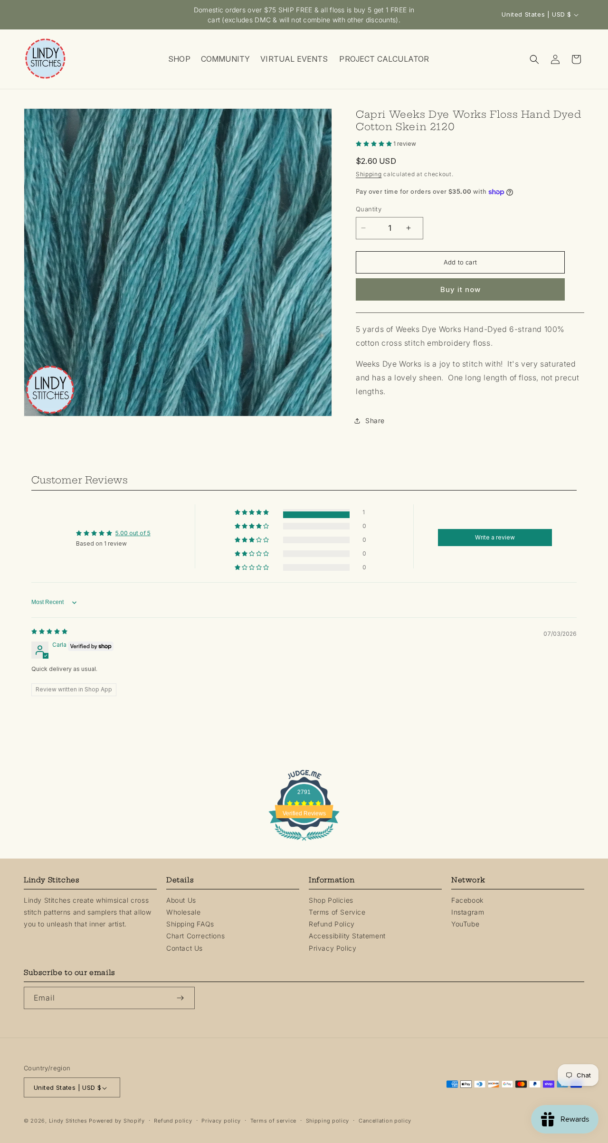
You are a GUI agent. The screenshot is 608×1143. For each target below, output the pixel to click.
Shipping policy (328, 1121)
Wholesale (183, 912)
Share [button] (375, 420)
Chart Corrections (195, 936)
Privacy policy (221, 1121)
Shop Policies (331, 900)
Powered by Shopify (117, 1121)
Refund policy (173, 1121)
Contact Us (184, 948)
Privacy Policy (332, 948)
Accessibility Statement (347, 936)
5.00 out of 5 (133, 533)
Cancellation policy (385, 1121)
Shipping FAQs (190, 924)
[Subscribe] (183, 998)
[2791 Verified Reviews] (304, 842)
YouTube (465, 924)
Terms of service (273, 1121)
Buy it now (460, 289)
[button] (178, 59)
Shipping (369, 174)
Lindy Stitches (68, 1121)
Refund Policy (332, 924)
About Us (181, 900)
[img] (49, 631)
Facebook (467, 900)
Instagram (467, 912)
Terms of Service (337, 912)
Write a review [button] (495, 537)
